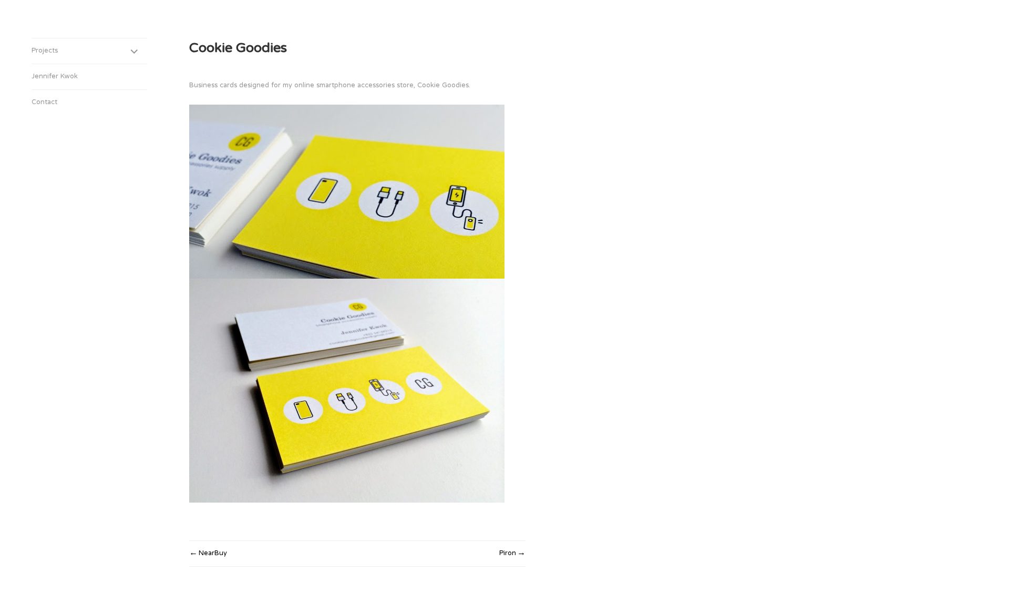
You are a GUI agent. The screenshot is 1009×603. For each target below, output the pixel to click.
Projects (45, 51)
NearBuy (213, 554)
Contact (44, 102)
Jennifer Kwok (55, 77)
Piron (507, 554)
